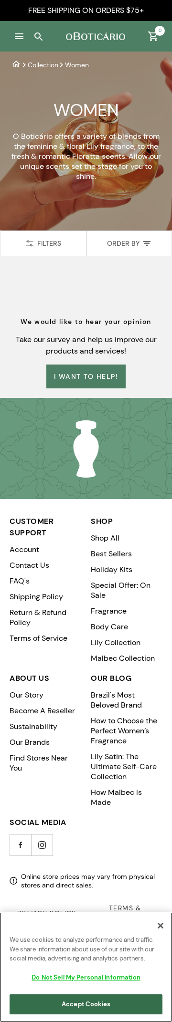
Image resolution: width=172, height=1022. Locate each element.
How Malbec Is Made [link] (116, 797)
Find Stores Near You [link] (39, 763)
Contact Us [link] (29, 565)
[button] (19, 36)
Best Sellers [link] (111, 554)
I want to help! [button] (86, 376)
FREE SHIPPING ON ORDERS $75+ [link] (86, 10)
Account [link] (24, 549)
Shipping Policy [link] (36, 597)
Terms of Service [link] (38, 638)
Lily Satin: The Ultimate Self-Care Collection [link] (124, 766)
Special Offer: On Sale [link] (120, 590)
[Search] (38, 36)
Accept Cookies (86, 1004)
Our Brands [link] (30, 742)
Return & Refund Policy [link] (38, 617)
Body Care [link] (109, 627)
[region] (86, 967)
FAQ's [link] (20, 581)
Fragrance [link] (109, 611)
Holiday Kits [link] (111, 569)
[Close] (160, 925)
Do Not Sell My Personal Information (86, 977)
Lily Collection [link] (115, 642)
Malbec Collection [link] (123, 658)
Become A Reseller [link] (42, 711)
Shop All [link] (105, 538)
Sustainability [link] (33, 726)
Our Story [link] (26, 695)
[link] (16, 64)
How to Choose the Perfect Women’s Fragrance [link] (124, 731)
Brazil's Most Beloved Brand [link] (116, 700)
